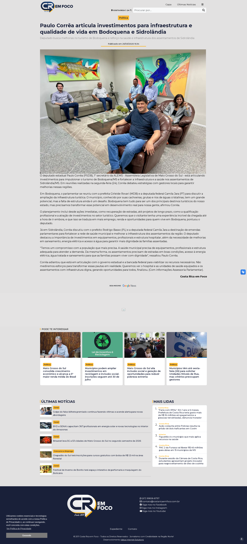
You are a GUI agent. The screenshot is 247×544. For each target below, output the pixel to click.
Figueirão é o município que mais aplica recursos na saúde (180, 438)
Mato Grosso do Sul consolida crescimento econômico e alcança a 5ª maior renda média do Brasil (59, 372)
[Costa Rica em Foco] (57, 4)
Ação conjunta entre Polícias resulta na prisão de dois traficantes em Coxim (179, 427)
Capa (168, 4)
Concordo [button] (26, 535)
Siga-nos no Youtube (154, 511)
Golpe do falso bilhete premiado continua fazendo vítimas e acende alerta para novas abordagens (98, 413)
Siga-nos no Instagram (154, 508)
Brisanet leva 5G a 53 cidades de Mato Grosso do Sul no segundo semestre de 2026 (97, 441)
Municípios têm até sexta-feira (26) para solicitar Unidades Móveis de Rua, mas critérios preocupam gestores (184, 374)
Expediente (116, 529)
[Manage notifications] (242, 539)
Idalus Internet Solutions (132, 540)
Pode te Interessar (55, 329)
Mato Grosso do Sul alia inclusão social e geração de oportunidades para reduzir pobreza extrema (144, 372)
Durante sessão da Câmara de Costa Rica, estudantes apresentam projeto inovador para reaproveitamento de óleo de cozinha (181, 461)
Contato (132, 529)
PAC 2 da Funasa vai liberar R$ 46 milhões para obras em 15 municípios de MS (181, 448)
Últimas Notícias (186, 4)
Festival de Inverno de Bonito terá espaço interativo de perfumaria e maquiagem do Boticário (97, 471)
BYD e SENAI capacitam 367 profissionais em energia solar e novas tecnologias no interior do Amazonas (100, 428)
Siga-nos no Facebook (154, 504)
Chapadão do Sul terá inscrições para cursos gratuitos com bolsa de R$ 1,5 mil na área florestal (98, 457)
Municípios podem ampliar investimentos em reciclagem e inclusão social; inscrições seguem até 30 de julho (102, 374)
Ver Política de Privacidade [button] (19, 529)
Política (123, 17)
